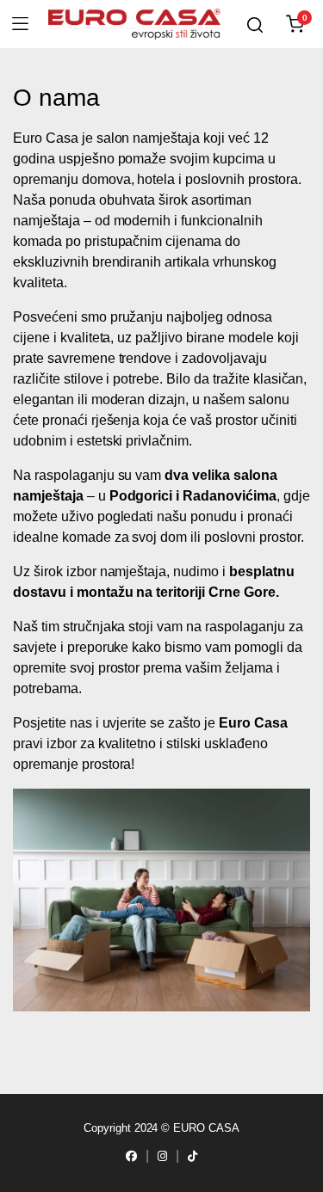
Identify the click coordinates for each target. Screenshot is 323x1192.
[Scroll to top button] (45, 1147)
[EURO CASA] (134, 24)
